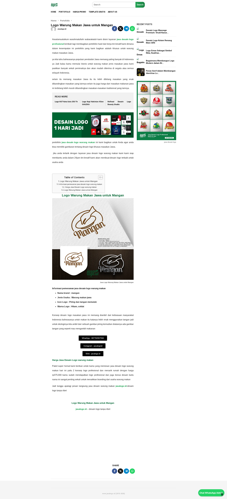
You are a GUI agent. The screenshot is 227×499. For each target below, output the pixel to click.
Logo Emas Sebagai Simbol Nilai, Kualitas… (159, 51)
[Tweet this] (120, 28)
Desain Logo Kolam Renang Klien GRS (159, 41)
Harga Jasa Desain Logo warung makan (81, 187)
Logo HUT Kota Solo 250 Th (66, 102)
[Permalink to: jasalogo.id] (53, 28)
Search (140, 4)
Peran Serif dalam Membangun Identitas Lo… (161, 72)
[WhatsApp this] (132, 28)
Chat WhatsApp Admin (211, 492)
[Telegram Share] (126, 28)
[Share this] (114, 28)
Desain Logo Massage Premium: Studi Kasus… (157, 31)
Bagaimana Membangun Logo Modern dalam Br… (160, 62)
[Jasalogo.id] (54, 4)
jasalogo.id (121, 386)
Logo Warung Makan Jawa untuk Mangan (79, 181)
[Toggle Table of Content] (99, 177)
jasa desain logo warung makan (78, 142)
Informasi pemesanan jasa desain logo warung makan (80, 184)
